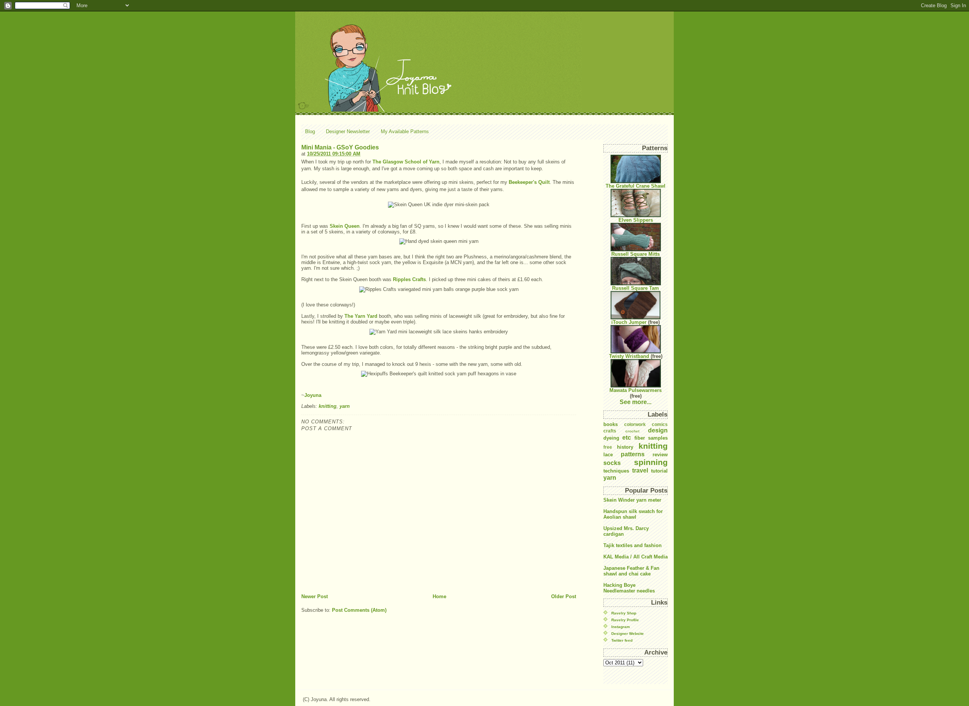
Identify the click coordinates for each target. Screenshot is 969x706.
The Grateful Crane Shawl (635, 186)
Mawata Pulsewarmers (635, 390)
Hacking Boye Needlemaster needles (629, 588)
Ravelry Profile (625, 620)
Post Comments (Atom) (359, 610)
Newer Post (314, 596)
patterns (633, 454)
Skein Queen (345, 226)
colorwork (635, 424)
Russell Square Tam (635, 288)
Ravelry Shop (623, 613)
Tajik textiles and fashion (632, 545)
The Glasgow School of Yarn (405, 162)
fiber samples (651, 438)
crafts (609, 430)
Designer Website (627, 633)
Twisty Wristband (629, 356)
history (625, 447)
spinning (651, 462)
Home (439, 596)
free (607, 447)
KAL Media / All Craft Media (635, 557)
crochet (632, 431)
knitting (328, 406)
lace (608, 454)
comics (660, 424)
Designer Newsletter (348, 131)
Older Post (563, 596)
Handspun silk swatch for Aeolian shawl (633, 514)
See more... (635, 402)
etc (626, 437)
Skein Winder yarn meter (632, 500)
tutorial (659, 471)
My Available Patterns (405, 131)
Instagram (620, 627)
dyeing (611, 438)
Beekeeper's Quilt (529, 182)
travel (640, 470)
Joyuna (312, 395)
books (610, 424)
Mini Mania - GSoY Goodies (340, 147)
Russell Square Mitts (635, 254)
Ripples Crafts (409, 279)
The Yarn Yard (360, 316)
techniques (616, 471)
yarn (345, 406)
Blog (310, 131)
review (660, 454)
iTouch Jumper (629, 322)
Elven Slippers (635, 220)
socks (612, 463)
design (658, 430)
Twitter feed (621, 640)
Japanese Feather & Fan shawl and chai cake (631, 571)
